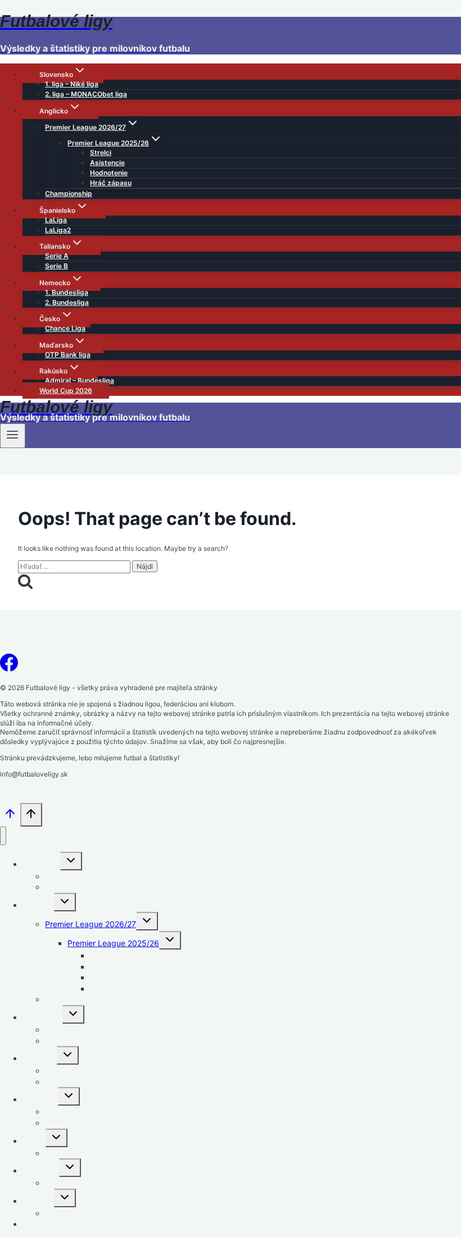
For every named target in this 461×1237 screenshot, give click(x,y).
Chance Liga (65, 328)
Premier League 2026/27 (90, 924)
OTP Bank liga (68, 354)
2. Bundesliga (67, 302)
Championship (68, 193)
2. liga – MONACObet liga (86, 94)
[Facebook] (9, 666)
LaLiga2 (58, 230)
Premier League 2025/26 (113, 943)
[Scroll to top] (10, 818)
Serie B (56, 266)
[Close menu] (3, 836)
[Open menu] (12, 435)
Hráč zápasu (111, 183)
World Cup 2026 (65, 390)
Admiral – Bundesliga (79, 380)
